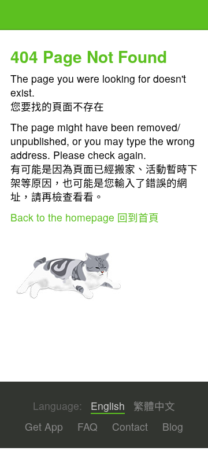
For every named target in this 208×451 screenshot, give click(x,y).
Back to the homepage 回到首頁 (84, 217)
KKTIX (39, 16)
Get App (44, 426)
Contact (130, 426)
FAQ (87, 426)
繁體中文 (154, 406)
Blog (172, 426)
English (108, 406)
